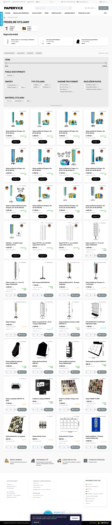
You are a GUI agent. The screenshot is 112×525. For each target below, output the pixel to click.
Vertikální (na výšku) (92, 84)
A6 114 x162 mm (64, 84)
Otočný (47, 84)
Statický (36, 87)
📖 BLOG (88, 503)
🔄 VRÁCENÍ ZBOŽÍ (90, 498)
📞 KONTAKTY (7, 1)
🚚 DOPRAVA (31, 1)
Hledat (70, 8)
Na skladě (10, 75)
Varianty (15, 141)
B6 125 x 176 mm (65, 87)
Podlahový (37, 84)
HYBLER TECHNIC (12, 87)
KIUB (23, 87)
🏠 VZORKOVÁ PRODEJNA (19, 1)
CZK (104, 2)
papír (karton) (19, 101)
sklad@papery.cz (37, 489)
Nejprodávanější (9, 53)
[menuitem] (8, 13)
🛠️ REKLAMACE (89, 501)
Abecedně (38, 53)
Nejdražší (30, 53)
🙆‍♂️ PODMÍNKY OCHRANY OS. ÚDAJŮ (94, 493)
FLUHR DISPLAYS (12, 85)
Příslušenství (46, 87)
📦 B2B (38, 1)
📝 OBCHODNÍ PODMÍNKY (92, 496)
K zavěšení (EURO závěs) (66, 91)
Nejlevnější (20, 53)
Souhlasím (75, 518)
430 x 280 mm (64, 89)
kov (9, 101)
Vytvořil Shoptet (93, 522)
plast (29, 101)
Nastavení (36, 522)
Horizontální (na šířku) (92, 87)
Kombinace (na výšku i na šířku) (94, 89)
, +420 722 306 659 (45, 489)
